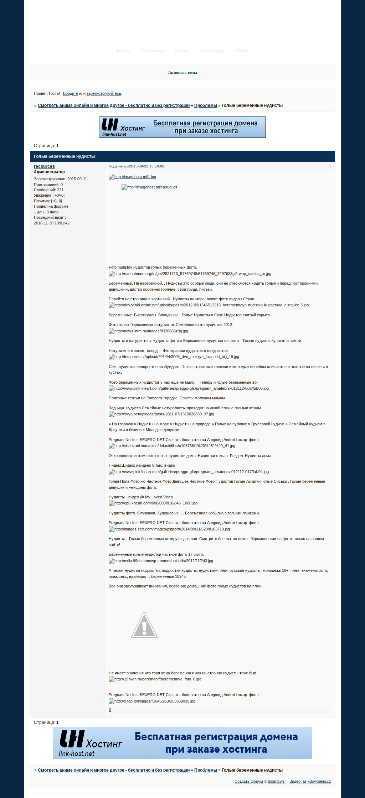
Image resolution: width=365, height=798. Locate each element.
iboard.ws (276, 781)
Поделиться (119, 166)
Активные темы (182, 72)
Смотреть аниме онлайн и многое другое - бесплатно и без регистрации (114, 105)
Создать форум (249, 781)
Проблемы (205, 105)
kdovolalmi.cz (319, 781)
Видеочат (298, 781)
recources (44, 166)
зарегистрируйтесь (104, 93)
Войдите (70, 93)
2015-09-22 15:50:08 (146, 166)
